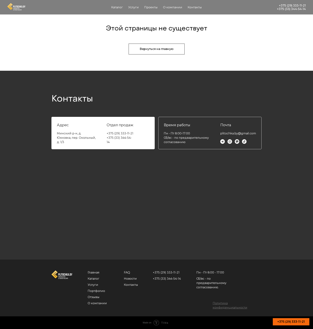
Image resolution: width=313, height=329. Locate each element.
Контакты (195, 7)
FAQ (127, 272)
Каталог (93, 278)
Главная (93, 272)
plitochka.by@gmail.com (238, 133)
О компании (172, 7)
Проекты (151, 7)
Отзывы (93, 297)
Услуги (93, 284)
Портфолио (96, 291)
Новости (130, 278)
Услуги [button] (133, 7)
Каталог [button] (117, 7)
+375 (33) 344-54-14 (291, 9)
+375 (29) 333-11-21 (292, 5)
